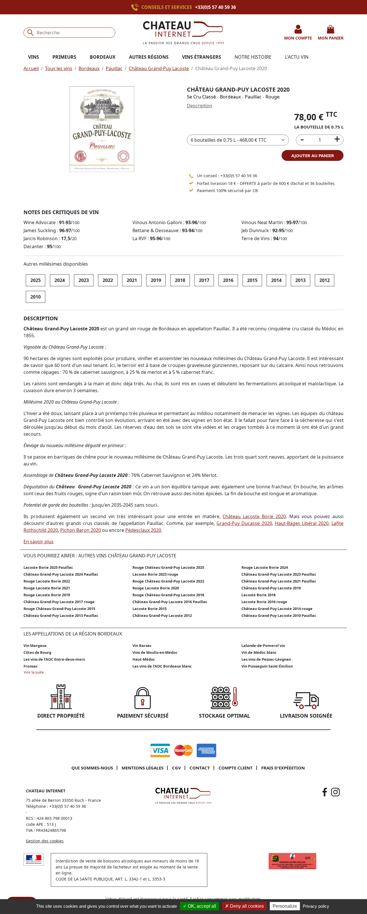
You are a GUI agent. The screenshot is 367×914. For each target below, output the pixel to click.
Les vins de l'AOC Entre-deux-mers (54, 659)
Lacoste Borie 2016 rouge (264, 601)
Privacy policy (316, 906)
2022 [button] (108, 280)
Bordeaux (89, 68)
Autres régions (149, 57)
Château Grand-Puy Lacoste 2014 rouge (277, 608)
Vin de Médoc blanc (259, 652)
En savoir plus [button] (39, 541)
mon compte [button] (298, 38)
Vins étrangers (201, 57)
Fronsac (31, 666)
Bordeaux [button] (103, 57)
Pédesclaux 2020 (143, 530)
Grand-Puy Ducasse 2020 (244, 523)
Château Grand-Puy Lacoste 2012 (162, 615)
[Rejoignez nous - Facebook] (325, 792)
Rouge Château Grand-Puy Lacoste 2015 (59, 608)
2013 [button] (300, 280)
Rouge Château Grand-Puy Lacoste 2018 (168, 594)
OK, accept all (201, 906)
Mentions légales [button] (142, 768)
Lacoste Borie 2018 (258, 594)
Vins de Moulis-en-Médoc (154, 652)
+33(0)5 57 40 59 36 (215, 7)
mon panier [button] (330, 38)
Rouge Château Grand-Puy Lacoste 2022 (168, 581)
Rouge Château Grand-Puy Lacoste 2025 (168, 567)
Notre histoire (253, 57)
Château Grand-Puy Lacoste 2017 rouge (59, 601)
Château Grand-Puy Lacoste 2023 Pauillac (278, 574)
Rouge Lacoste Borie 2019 (47, 594)
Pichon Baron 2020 (80, 530)
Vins (33, 57)
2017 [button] (204, 280)
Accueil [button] (31, 68)
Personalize (285, 906)
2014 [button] (276, 280)
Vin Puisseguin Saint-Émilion (267, 666)
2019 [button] (156, 280)
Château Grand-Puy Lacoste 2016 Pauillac (169, 601)
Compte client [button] (235, 768)
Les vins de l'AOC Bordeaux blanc (162, 666)
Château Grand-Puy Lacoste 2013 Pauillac (61, 615)
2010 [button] (35, 297)
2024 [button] (59, 280)
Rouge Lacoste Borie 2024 (264, 567)
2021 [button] (132, 280)
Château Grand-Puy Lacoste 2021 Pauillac (278, 581)
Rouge (273, 97)
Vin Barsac (142, 645)
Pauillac (114, 68)
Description (199, 105)
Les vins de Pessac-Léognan (266, 659)
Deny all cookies (246, 906)
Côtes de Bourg (37, 652)
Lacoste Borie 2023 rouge (155, 574)
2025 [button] (35, 280)
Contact (200, 768)
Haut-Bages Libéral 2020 (302, 523)
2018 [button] (180, 280)
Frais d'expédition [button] (283, 768)
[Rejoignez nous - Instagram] (335, 792)
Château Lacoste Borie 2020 (254, 516)
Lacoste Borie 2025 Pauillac (48, 567)
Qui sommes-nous (92, 768)
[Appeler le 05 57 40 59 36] (191, 175)
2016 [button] (228, 280)
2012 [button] (324, 280)
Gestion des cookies (45, 841)
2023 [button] (84, 280)
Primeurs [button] (64, 57)
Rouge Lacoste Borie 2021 (47, 588)
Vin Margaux (35, 645)
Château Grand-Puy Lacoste (159, 68)
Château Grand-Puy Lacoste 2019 (271, 588)
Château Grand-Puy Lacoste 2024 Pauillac (61, 574)
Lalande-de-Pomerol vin (263, 645)
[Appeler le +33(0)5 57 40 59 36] (136, 7)
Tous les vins (58, 68)
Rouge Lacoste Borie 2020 (155, 588)
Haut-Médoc (143, 659)
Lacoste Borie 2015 (149, 608)
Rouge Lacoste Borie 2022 (47, 581)
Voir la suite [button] (34, 672)
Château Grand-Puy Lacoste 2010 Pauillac (278, 615)
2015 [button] (252, 280)
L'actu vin (297, 57)
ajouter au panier (312, 155)
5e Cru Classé (201, 97)
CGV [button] (176, 768)
